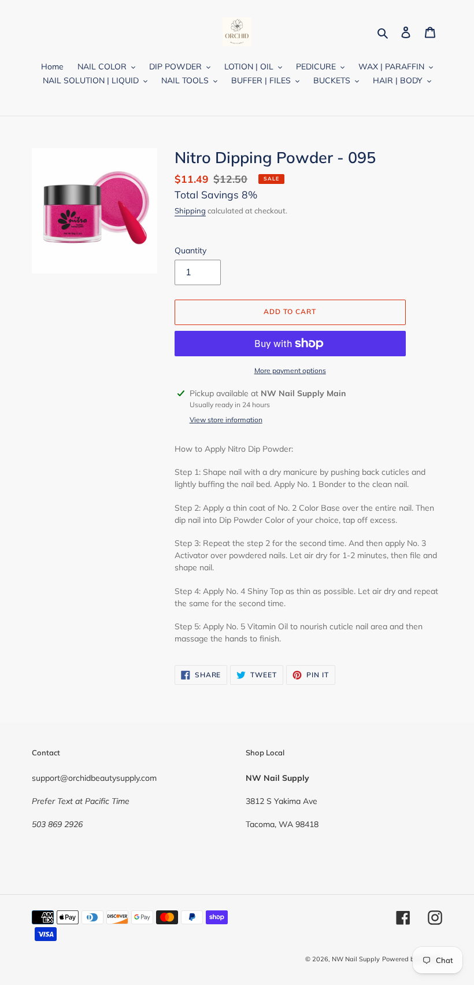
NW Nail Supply (356, 959)
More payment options (290, 370)
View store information (226, 419)
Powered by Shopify (412, 959)
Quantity (190, 250)
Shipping (190, 210)
